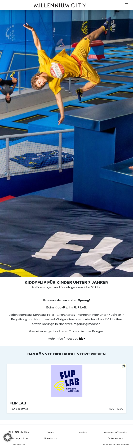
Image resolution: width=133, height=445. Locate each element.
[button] (7, 437)
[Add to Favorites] (123, 366)
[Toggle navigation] (126, 5)
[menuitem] (18, 432)
